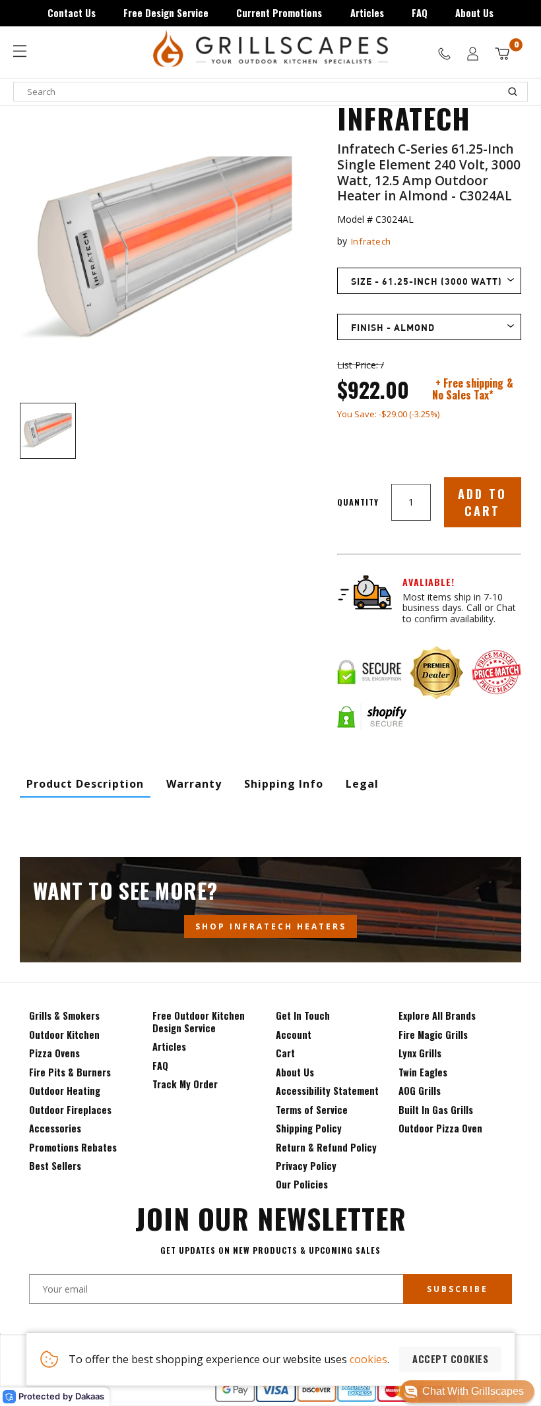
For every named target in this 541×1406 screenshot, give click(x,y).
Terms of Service (312, 1110)
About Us (474, 13)
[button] (467, 1391)
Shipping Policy (309, 1128)
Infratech (371, 241)
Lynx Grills (419, 1053)
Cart (285, 1053)
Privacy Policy (306, 1166)
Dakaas (89, 1396)
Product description (85, 783)
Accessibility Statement (327, 1091)
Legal (362, 783)
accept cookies (450, 1359)
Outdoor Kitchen (64, 1034)
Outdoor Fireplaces (70, 1110)
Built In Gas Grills (435, 1110)
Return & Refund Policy (326, 1147)
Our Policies (302, 1184)
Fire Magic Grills (433, 1034)
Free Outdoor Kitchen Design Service (198, 1021)
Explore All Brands (437, 1015)
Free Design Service (165, 13)
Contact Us (72, 13)
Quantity (358, 502)
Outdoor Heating (64, 1091)
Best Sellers (55, 1166)
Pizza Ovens (54, 1053)
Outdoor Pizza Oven (440, 1128)
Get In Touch (303, 1015)
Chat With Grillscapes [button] (473, 1391)
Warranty (194, 783)
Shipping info (283, 783)
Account (293, 1034)
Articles (367, 13)
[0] (502, 53)
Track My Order (185, 1084)
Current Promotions (279, 13)
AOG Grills (419, 1091)
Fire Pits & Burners (70, 1072)
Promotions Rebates (73, 1147)
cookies (368, 1359)
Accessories (55, 1128)
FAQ (420, 13)
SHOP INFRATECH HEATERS (270, 926)
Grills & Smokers (64, 1015)
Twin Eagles (422, 1072)
